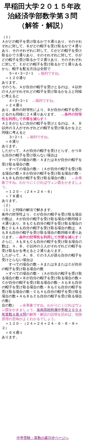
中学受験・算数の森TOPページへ (43, 438)
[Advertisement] (42, 385)
